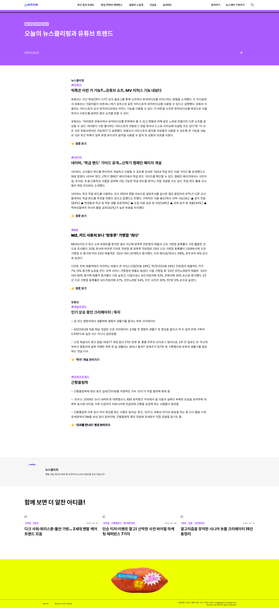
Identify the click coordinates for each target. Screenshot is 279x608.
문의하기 (215, 5)
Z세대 (28, 523)
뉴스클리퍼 (51, 470)
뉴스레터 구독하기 (235, 5)
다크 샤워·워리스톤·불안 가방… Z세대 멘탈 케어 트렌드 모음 (61, 531)
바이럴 (106, 523)
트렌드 (36, 523)
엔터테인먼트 (129, 523)
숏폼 (190, 523)
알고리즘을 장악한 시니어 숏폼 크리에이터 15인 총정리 (217, 531)
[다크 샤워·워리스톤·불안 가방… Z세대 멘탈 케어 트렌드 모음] (61, 516)
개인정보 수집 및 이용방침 (63, 604)
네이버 (37, 24)
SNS (183, 523)
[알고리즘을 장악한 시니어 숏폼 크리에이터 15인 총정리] (218, 516)
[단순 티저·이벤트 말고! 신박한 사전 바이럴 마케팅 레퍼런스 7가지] (139, 516)
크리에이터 (199, 523)
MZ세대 (29, 24)
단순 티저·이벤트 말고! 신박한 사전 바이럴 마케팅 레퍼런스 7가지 (138, 531)
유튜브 (45, 24)
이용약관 (45, 604)
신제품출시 (116, 523)
